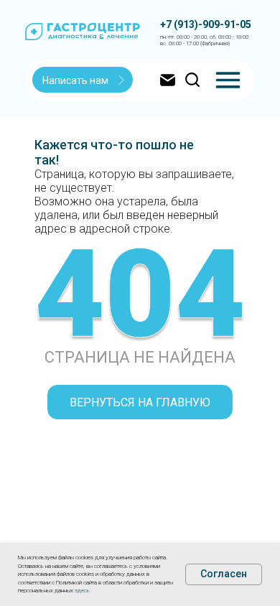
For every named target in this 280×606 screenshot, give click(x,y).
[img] (228, 80)
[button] (83, 80)
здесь (82, 590)
